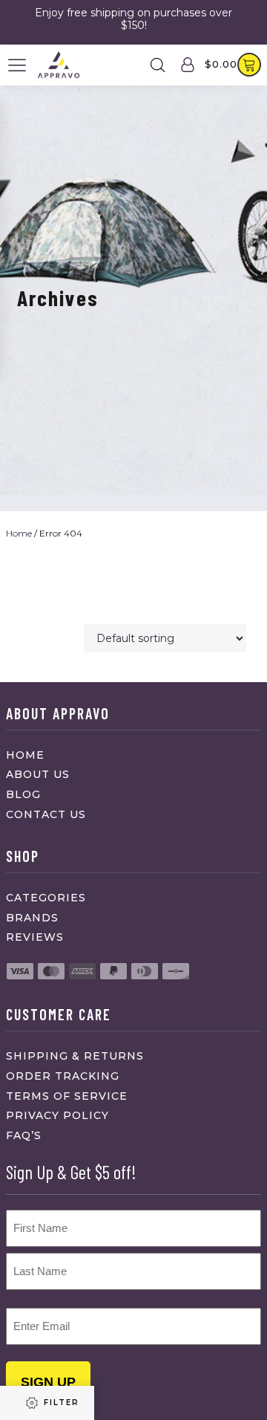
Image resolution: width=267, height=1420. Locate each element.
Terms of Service (67, 1096)
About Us (38, 774)
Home (19, 533)
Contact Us (46, 814)
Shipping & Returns (75, 1056)
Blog (23, 794)
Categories (46, 897)
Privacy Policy (57, 1115)
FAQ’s (24, 1135)
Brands (32, 917)
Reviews (35, 937)
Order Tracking (62, 1076)
